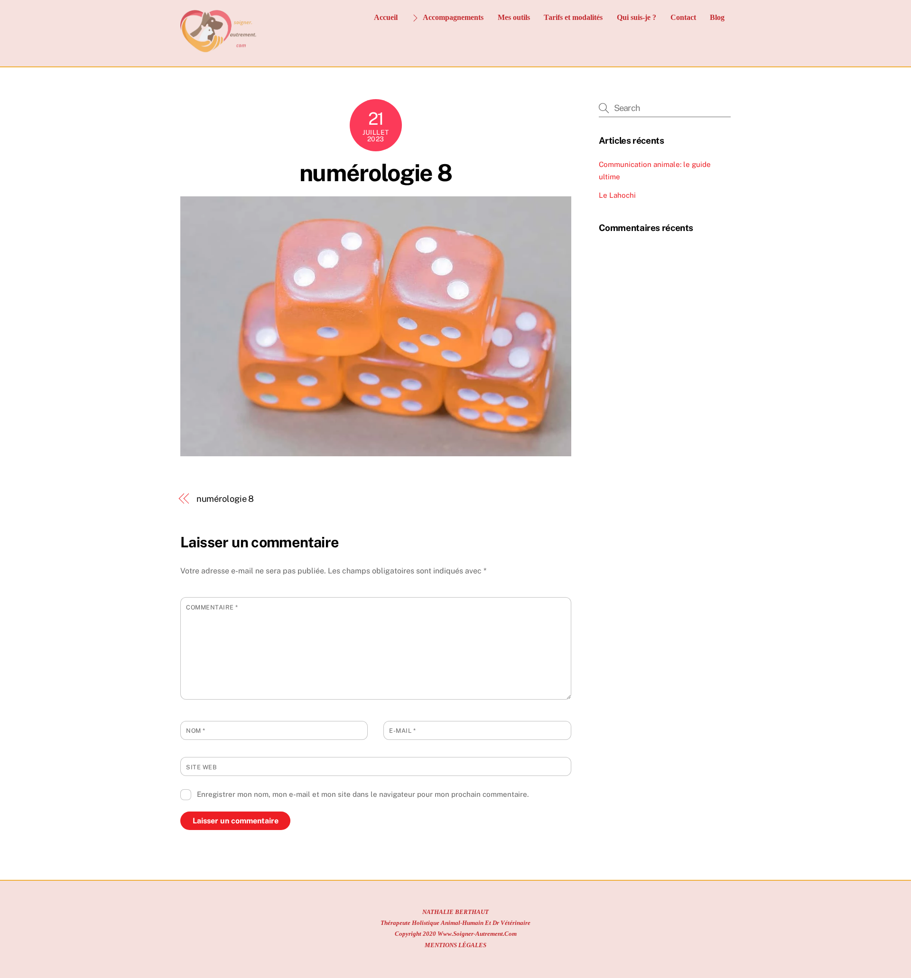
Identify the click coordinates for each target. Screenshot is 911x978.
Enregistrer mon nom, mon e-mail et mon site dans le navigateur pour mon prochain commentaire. (363, 794)
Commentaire (212, 607)
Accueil (386, 17)
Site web (201, 767)
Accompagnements (452, 17)
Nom (195, 730)
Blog (717, 17)
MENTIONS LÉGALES (455, 945)
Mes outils (514, 17)
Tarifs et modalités (573, 17)
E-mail (402, 730)
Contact (683, 17)
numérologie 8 (375, 172)
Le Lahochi (617, 195)
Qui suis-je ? (636, 17)
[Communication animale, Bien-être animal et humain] (218, 49)
